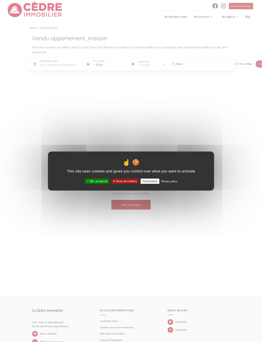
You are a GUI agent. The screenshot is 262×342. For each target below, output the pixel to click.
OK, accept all (98, 181)
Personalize (150, 181)
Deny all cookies (126, 181)
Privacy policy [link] (169, 181)
